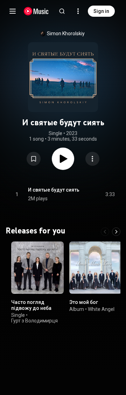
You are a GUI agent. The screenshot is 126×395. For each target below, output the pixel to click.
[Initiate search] (62, 11)
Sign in (101, 11)
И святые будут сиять (53, 190)
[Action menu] (92, 159)
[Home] (36, 11)
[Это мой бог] (95, 267)
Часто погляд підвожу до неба (31, 305)
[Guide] (12, 11)
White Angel (101, 309)
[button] (34, 159)
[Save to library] (33, 159)
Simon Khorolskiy (66, 33)
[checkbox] (110, 194)
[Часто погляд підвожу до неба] (37, 267)
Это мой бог (83, 302)
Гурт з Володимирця (34, 320)
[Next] (116, 232)
